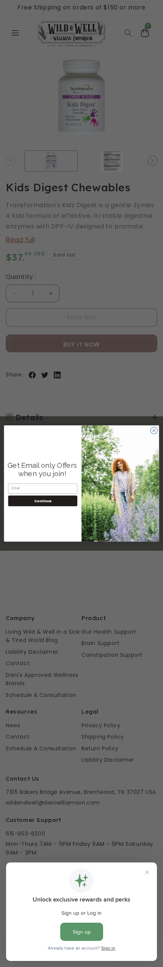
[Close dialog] (153, 430)
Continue (43, 500)
